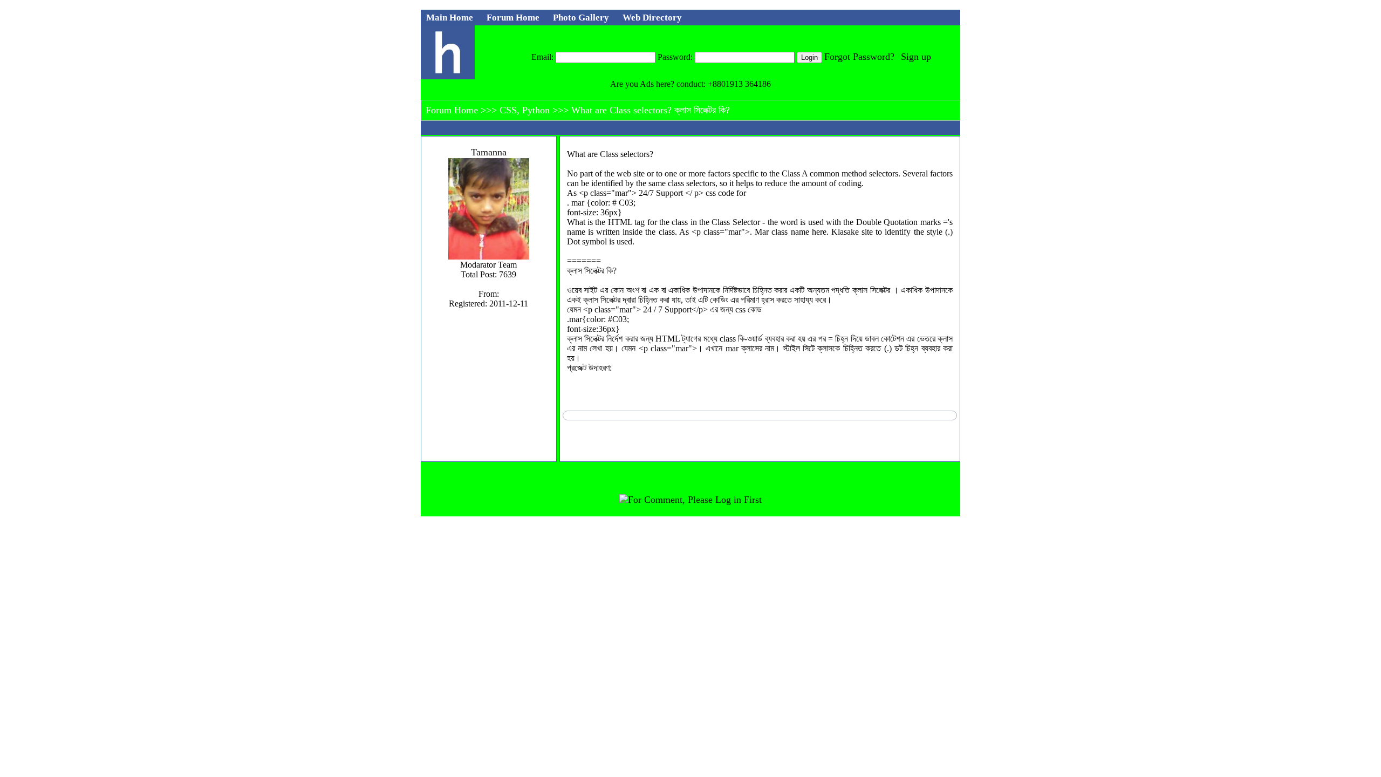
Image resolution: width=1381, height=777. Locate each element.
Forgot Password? (859, 56)
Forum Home (453, 110)
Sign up (916, 56)
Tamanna (489, 152)
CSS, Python (526, 110)
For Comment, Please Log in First (695, 499)
